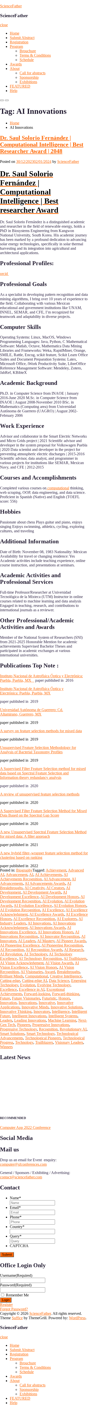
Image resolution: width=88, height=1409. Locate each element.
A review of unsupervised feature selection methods (39, 794)
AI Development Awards (41, 892)
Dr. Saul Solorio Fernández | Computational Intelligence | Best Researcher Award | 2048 (41, 144)
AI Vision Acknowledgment (22, 963)
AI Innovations (39, 923)
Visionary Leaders (69, 1042)
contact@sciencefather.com (21, 1177)
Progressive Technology (18, 1029)
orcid (4, 274)
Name (15, 1198)
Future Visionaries (26, 998)
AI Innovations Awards (47, 928)
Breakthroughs (68, 972)
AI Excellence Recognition (34, 919)
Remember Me (17, 1295)
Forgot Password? (14, 1309)
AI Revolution (11, 954)
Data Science (59, 980)
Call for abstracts (32, 73)
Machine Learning (62, 1020)
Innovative (47, 1003)
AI (31, 875)
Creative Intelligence (66, 976)
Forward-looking (37, 994)
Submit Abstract (22, 38)
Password (16, 1285)
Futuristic (49, 998)
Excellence (8, 989)
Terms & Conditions (35, 55)
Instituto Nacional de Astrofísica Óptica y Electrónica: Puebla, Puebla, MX (32, 691)
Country (17, 1227)
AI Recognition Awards (44, 950)
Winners (6, 1047)
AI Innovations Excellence (35, 930)
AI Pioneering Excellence (20, 945)
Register (6, 1305)
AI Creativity (34, 888)
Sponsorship (29, 77)
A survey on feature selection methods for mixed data (41, 731)
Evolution (27, 985)
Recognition (48, 1029)
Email (15, 1207)
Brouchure (28, 51)
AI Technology (35, 954)
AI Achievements (48, 875)
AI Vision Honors (43, 967)
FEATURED (20, 86)
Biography (24, 870)
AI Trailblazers (75, 958)
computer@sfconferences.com (23, 1164)
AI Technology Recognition (40, 958)
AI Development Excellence (33, 894)
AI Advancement (57, 879)
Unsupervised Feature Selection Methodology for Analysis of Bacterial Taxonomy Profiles (38, 749)
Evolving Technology (53, 985)
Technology (24, 1042)
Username (16, 1275)
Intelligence (61, 1011)
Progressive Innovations (50, 1025)
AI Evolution (52, 901)
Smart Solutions (12, 1033)
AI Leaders (26, 941)
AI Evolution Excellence (33, 905)
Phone (16, 1217)
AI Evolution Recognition (20, 910)
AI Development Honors (59, 897)
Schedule (27, 60)
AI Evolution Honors (70, 905)
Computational (36, 976)
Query (16, 1236)
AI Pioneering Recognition (62, 945)
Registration (19, 42)
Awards (16, 64)
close (4, 25)
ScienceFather (11, 6)
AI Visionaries (32, 972)
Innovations (28, 1003)
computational (57, 488)
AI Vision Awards (59, 963)
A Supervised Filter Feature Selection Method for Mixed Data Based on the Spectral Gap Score (43, 813)
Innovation (8, 1003)
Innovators (41, 1011)
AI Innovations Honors (55, 932)
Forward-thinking (65, 994)
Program (16, 46)
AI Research (73, 950)
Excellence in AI (31, 989)
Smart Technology (40, 1033)
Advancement (16, 875)
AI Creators (55, 888)
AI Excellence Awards (46, 914)
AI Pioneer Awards (71, 941)
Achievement (56, 870)
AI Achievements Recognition (34, 877)
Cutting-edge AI (34, 980)
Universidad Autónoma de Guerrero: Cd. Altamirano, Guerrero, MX (31, 712)
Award (49, 972)
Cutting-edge (10, 980)
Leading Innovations (30, 1020)
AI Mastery (46, 941)
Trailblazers (44, 1042)
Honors (64, 998)
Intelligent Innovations (29, 1016)
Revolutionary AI (73, 1029)
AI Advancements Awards (45, 883)
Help (13, 91)
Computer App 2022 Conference (25, 1127)
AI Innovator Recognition (59, 936)
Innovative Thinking (16, 1011)
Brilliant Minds (11, 976)
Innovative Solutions (66, 1007)
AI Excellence (53, 910)
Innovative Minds (35, 1007)
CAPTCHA (19, 1246)
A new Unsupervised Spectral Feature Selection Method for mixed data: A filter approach (43, 834)
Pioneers (23, 1025)
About (15, 68)
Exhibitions (28, 82)
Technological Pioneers (43, 1038)
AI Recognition (12, 950)
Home (14, 33)
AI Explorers (67, 919)
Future (5, 998)
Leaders (6, 1020)
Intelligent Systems (62, 1016)
